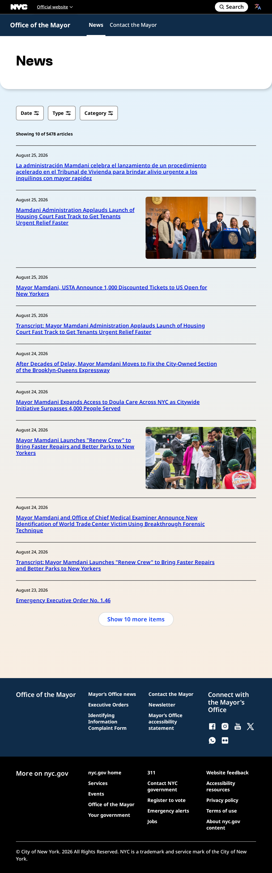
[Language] (258, 6)
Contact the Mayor (133, 24)
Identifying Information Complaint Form (107, 721)
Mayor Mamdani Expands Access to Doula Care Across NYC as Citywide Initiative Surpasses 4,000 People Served (108, 405)
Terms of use (221, 810)
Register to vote (166, 800)
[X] (250, 726)
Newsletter (161, 704)
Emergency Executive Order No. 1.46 (63, 600)
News (96, 24)
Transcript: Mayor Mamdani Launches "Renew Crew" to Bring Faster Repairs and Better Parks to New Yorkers (115, 565)
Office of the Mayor (40, 25)
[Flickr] (225, 740)
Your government (109, 815)
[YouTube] (237, 726)
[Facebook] (212, 726)
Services (98, 783)
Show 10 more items (136, 619)
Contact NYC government (162, 786)
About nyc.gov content (223, 824)
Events (96, 794)
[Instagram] (225, 726)
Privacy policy (222, 800)
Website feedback (227, 772)
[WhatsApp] (212, 740)
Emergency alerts (168, 810)
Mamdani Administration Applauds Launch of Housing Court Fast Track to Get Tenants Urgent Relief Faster (75, 216)
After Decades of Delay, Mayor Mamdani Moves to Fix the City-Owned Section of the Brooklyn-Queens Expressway (116, 367)
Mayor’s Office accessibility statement (165, 721)
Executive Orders (108, 704)
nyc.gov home (104, 772)
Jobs (152, 821)
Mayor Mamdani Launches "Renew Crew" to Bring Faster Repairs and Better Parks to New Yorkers (75, 446)
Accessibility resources (220, 786)
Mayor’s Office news (112, 694)
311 (151, 772)
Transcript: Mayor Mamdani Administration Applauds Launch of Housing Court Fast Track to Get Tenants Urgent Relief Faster (110, 328)
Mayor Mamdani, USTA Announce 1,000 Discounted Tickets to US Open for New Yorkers (111, 290)
